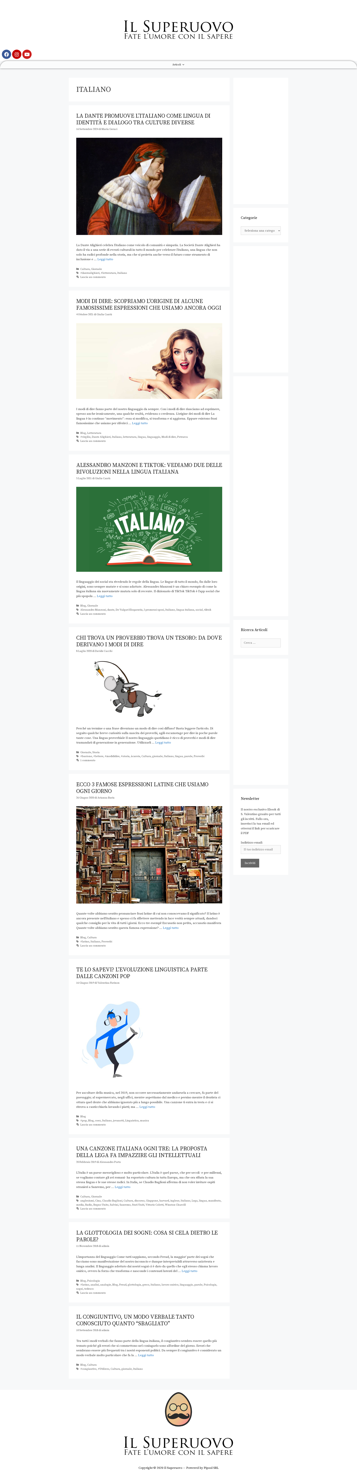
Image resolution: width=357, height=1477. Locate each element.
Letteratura (94, 433)
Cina (98, 1200)
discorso (139, 1200)
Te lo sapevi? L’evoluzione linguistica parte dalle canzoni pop (142, 973)
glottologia (134, 1284)
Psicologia (93, 1281)
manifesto (214, 1200)
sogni (79, 1289)
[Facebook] (6, 54)
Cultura (85, 269)
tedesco (89, 1289)
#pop (83, 1120)
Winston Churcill (175, 1205)
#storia (125, 756)
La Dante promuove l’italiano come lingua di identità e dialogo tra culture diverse (143, 119)
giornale (157, 756)
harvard (164, 1200)
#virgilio (85, 437)
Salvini (114, 1205)
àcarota (135, 756)
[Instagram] (16, 54)
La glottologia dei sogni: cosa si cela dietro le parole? (147, 1236)
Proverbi (199, 756)
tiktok (207, 610)
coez (98, 1120)
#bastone (86, 756)
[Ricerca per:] (261, 643)
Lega (195, 1200)
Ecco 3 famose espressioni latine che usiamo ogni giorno (142, 788)
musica (144, 1120)
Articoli (176, 64)
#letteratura (108, 273)
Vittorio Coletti (155, 1205)
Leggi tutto (105, 259)
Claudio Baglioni (112, 1200)
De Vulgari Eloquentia (129, 610)
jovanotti (118, 1120)
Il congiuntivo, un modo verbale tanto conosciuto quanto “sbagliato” (135, 1320)
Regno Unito (101, 1205)
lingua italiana (185, 610)
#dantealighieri (89, 273)
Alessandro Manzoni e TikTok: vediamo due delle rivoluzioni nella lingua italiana (149, 468)
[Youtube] (27, 54)
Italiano (122, 273)
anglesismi (87, 1200)
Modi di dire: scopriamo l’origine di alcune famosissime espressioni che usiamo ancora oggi (148, 305)
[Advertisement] (261, 141)
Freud (122, 1284)
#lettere (98, 756)
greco (145, 1284)
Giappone (152, 1200)
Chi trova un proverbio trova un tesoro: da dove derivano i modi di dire (149, 641)
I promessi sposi (154, 610)
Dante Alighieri (101, 437)
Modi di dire (169, 437)
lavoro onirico (170, 1284)
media (80, 1205)
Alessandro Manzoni (93, 610)
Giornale (96, 269)
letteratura (129, 437)
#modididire (112, 756)
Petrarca (182, 437)
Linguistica (132, 1120)
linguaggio (153, 437)
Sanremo (125, 1205)
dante (110, 610)
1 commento (87, 760)
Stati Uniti (138, 1205)
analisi (95, 1284)
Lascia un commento (93, 277)
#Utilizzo (103, 1369)
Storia (96, 752)
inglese (174, 1200)
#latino (84, 941)
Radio (88, 1205)
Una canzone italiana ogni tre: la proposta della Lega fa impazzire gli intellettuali (141, 1152)
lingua (142, 437)
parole (188, 756)
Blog (83, 433)
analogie (105, 1284)
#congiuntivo (88, 1369)
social (199, 610)
